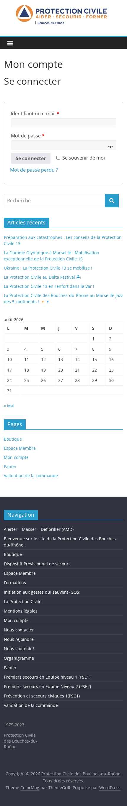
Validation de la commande (31, 475)
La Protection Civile (22, 601)
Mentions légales (21, 611)
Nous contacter (19, 630)
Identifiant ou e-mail (35, 113)
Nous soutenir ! (19, 648)
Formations (15, 582)
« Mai (9, 405)
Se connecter (31, 158)
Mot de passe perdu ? (34, 170)
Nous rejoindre (19, 639)
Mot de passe (28, 135)
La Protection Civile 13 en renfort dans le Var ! (49, 286)
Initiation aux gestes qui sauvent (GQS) (42, 592)
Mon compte (16, 457)
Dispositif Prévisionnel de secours (37, 564)
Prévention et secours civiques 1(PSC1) (42, 696)
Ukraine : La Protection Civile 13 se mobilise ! (48, 268)
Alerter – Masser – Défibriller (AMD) (39, 529)
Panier (10, 466)
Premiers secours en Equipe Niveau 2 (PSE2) (47, 686)
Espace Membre (20, 448)
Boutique (13, 439)
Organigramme (19, 658)
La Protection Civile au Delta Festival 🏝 (42, 277)
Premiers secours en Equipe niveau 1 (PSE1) (47, 677)
